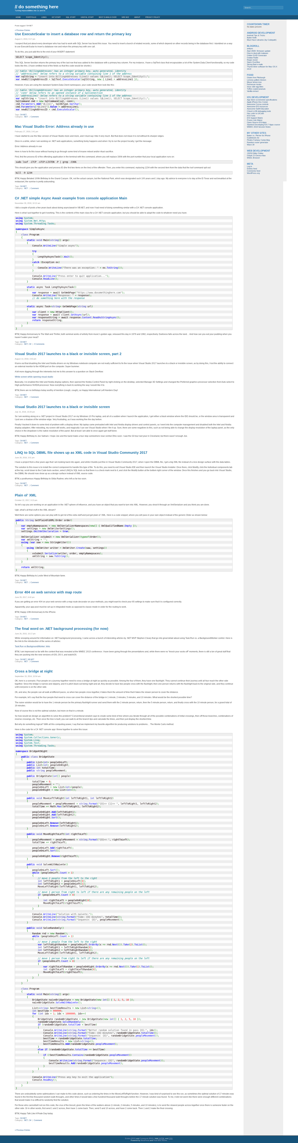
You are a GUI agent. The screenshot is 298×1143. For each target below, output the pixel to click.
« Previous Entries (22, 30)
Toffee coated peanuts (256, 89)
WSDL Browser (253, 158)
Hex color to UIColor (255, 113)
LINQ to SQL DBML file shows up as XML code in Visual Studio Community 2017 (81, 452)
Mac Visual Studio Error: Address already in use (54, 126)
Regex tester (252, 60)
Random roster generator (257, 142)
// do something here (36, 6)
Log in (249, 166)
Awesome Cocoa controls (258, 104)
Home (18, 17)
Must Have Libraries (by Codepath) (261, 40)
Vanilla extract (253, 91)
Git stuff (56, 17)
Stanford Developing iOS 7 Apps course (263, 125)
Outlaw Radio (252, 58)
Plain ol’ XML (25, 495)
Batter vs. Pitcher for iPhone (258, 135)
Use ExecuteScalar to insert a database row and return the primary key (73, 34)
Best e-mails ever (107, 17)
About (137, 17)
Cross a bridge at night (34, 671)
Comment (35, 117)
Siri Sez (125, 17)
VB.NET (31, 659)
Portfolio (31, 17)
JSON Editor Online (255, 153)
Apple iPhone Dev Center (257, 102)
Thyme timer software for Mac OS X (262, 67)
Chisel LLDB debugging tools (259, 111)
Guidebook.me (253, 138)
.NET (26, 117)
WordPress (145, 1140)
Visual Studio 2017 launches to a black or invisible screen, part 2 (68, 354)
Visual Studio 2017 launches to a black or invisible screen (62, 407)
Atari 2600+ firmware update (258, 51)
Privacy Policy (152, 17)
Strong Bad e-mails (255, 64)
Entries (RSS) (130, 1138)
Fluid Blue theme (160, 1140)
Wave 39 (250, 145)
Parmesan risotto (254, 84)
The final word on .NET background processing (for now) (61, 629)
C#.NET (23, 115)
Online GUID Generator (257, 55)
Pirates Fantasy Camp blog (258, 140)
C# (30, 344)
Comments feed (253, 171)
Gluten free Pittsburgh (256, 77)
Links (44, 17)
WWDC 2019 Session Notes (259, 127)
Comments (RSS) (146, 1138)
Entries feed (252, 169)
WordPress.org (253, 173)
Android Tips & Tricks (256, 35)
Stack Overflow (253, 62)
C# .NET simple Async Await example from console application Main (71, 198)
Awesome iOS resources (257, 106)
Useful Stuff (87, 17)
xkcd (249, 69)
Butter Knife (252, 38)
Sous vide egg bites (255, 87)
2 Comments (39, 344)
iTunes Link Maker (254, 120)
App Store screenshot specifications (262, 100)
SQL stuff (71, 17)
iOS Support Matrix (255, 118)
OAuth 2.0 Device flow (256, 155)
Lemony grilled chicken (256, 80)
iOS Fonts (251, 116)
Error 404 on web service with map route (48, 592)
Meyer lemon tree (254, 82)
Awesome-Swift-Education (258, 109)
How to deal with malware (257, 53)
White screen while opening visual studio (34, 377)
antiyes (250, 48)
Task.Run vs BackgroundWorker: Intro (32, 646)
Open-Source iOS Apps (257, 122)
